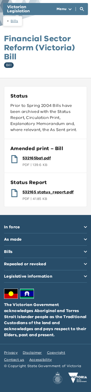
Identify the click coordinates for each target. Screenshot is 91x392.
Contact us (14, 359)
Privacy (11, 352)
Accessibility (40, 359)
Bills (14, 21)
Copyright (56, 352)
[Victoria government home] (77, 378)
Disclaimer (32, 352)
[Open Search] (82, 9)
